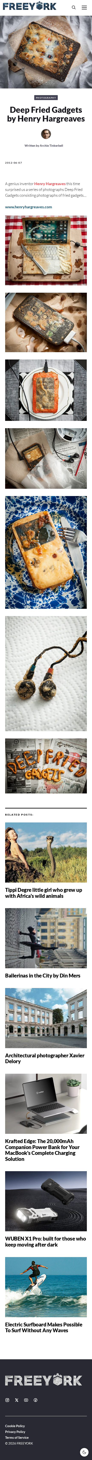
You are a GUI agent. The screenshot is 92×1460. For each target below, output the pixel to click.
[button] (74, 7)
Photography (46, 97)
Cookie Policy (15, 1426)
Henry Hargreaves (50, 183)
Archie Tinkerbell (51, 145)
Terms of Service (17, 1437)
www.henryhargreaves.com (28, 206)
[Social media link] (7, 1400)
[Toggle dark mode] (84, 1452)
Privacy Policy (15, 1432)
